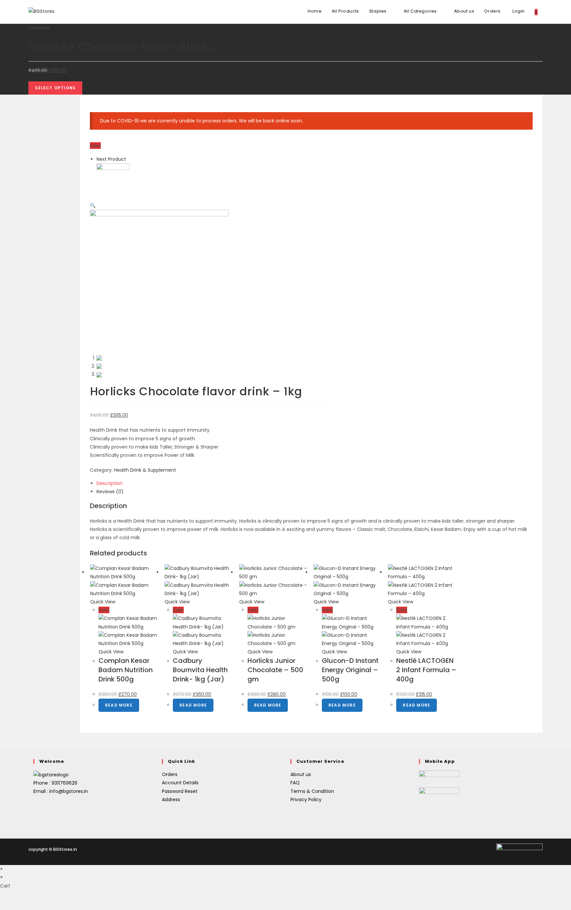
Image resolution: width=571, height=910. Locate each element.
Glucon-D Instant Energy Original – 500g (350, 670)
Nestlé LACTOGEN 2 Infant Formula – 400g (426, 670)
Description (109, 483)
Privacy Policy (306, 799)
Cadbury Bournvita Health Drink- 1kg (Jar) (200, 670)
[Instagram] (35, 814)
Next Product (111, 159)
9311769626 (64, 783)
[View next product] (129, 159)
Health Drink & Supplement (145, 470)
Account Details (180, 782)
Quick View (102, 601)
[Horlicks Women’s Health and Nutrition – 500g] (113, 179)
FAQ (295, 782)
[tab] (314, 483)
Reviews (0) (110, 491)
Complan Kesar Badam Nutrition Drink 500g (125, 670)
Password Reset (180, 791)
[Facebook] (35, 806)
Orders (169, 774)
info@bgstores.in (68, 791)
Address (171, 799)
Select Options (55, 88)
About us (300, 774)
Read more (119, 705)
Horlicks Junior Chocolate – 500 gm (275, 670)
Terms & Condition (312, 791)
